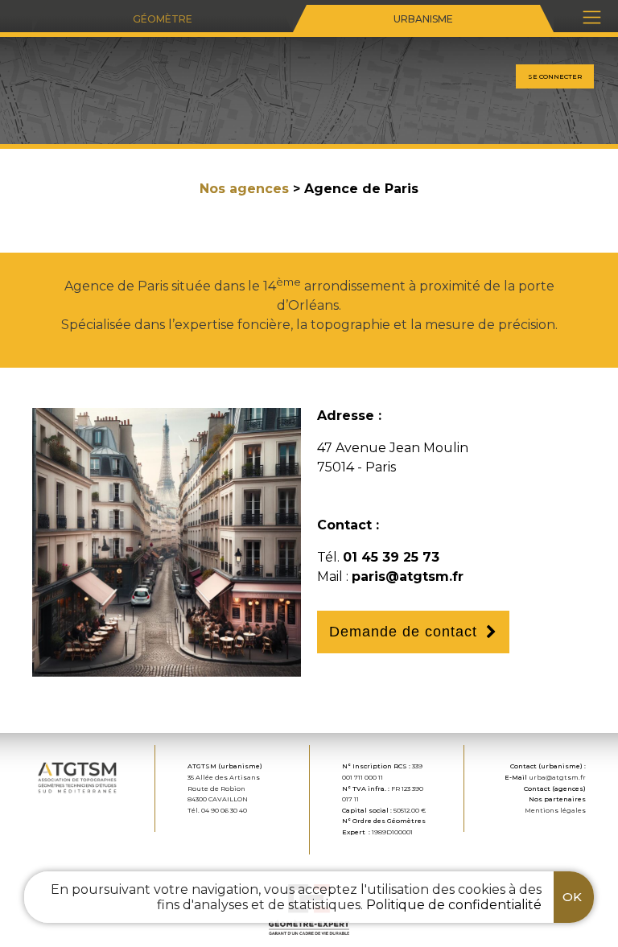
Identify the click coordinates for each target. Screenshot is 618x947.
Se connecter (555, 76)
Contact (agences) (555, 788)
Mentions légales (555, 810)
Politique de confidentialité (454, 904)
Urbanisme (423, 19)
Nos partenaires (557, 799)
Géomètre (162, 19)
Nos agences (244, 188)
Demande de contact (403, 632)
